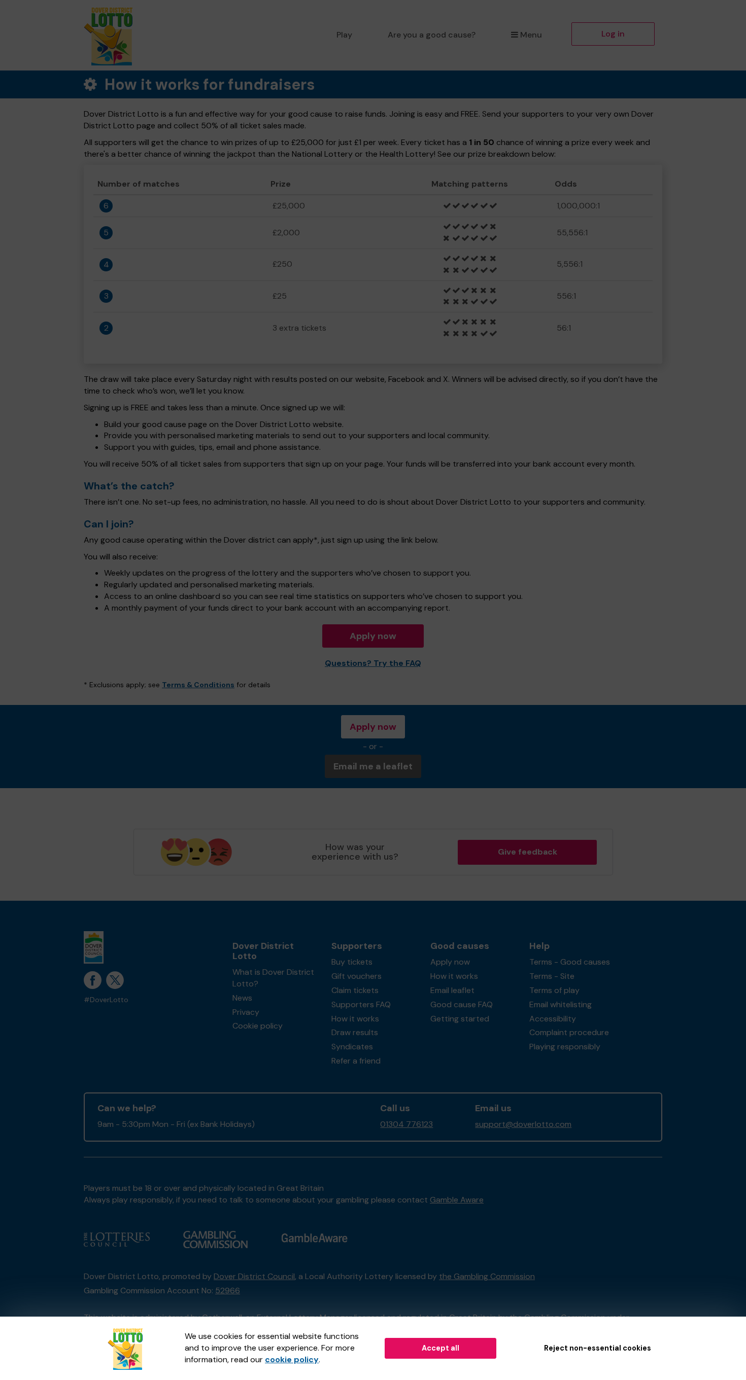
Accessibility (552, 1018)
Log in (613, 33)
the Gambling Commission (487, 1276)
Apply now (373, 636)
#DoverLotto (106, 1000)
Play (344, 34)
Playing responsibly (564, 1046)
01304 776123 (406, 1124)
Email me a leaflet (373, 766)
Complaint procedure (569, 1032)
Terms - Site (551, 976)
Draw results (354, 1032)
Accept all (440, 1348)
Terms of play (554, 990)
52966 (227, 1290)
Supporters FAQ (361, 1004)
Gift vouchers (356, 976)
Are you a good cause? (432, 34)
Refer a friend (356, 1060)
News (242, 998)
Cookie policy (257, 1025)
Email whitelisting (560, 1004)
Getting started (459, 1018)
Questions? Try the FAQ (373, 663)
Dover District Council (254, 1276)
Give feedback (527, 851)
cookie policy (292, 1359)
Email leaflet (452, 990)
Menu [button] (531, 34)
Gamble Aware (457, 1199)
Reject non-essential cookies (597, 1348)
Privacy (245, 1012)
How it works (355, 1018)
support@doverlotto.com (523, 1124)
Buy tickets (351, 962)
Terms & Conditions (198, 684)
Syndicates (352, 1046)
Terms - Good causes (569, 962)
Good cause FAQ (461, 1004)
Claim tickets (355, 990)
